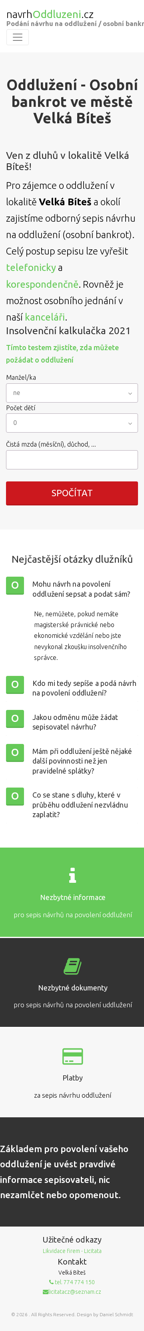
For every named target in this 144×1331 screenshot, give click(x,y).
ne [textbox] (16, 392)
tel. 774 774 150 (74, 1282)
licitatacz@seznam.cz (74, 1292)
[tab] (72, 590)
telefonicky (31, 267)
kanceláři (45, 317)
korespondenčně (42, 284)
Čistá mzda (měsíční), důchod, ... (51, 444)
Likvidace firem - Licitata (72, 1251)
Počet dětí (20, 407)
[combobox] (72, 393)
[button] (72, 590)
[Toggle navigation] (17, 37)
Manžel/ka (21, 377)
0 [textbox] (15, 422)
